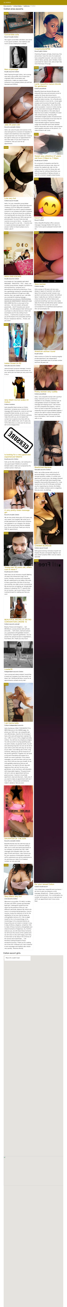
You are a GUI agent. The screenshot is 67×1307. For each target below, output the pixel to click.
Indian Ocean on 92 (12, 363)
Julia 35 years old (12, 125)
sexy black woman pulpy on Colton (16, 401)
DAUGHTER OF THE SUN (15, 838)
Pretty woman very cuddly (46, 392)
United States (17, 6)
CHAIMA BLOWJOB (43, 546)
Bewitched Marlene (43, 467)
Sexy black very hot (13, 896)
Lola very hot (10, 198)
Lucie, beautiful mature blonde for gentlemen (48, 85)
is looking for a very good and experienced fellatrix (17, 456)
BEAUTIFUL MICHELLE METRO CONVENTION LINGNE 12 (17, 620)
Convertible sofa (11, 34)
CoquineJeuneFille (42, 49)
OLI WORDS (7, 2)
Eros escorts (8, 6)
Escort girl (39, 218)
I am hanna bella (11, 723)
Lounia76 (8, 669)
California (26, 6)
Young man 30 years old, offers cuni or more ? (18, 568)
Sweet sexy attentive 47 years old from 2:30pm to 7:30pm (48, 157)
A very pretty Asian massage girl (17, 511)
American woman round (45, 351)
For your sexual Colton (44, 884)
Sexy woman (40, 284)
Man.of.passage (11, 69)
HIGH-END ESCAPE (12, 276)
